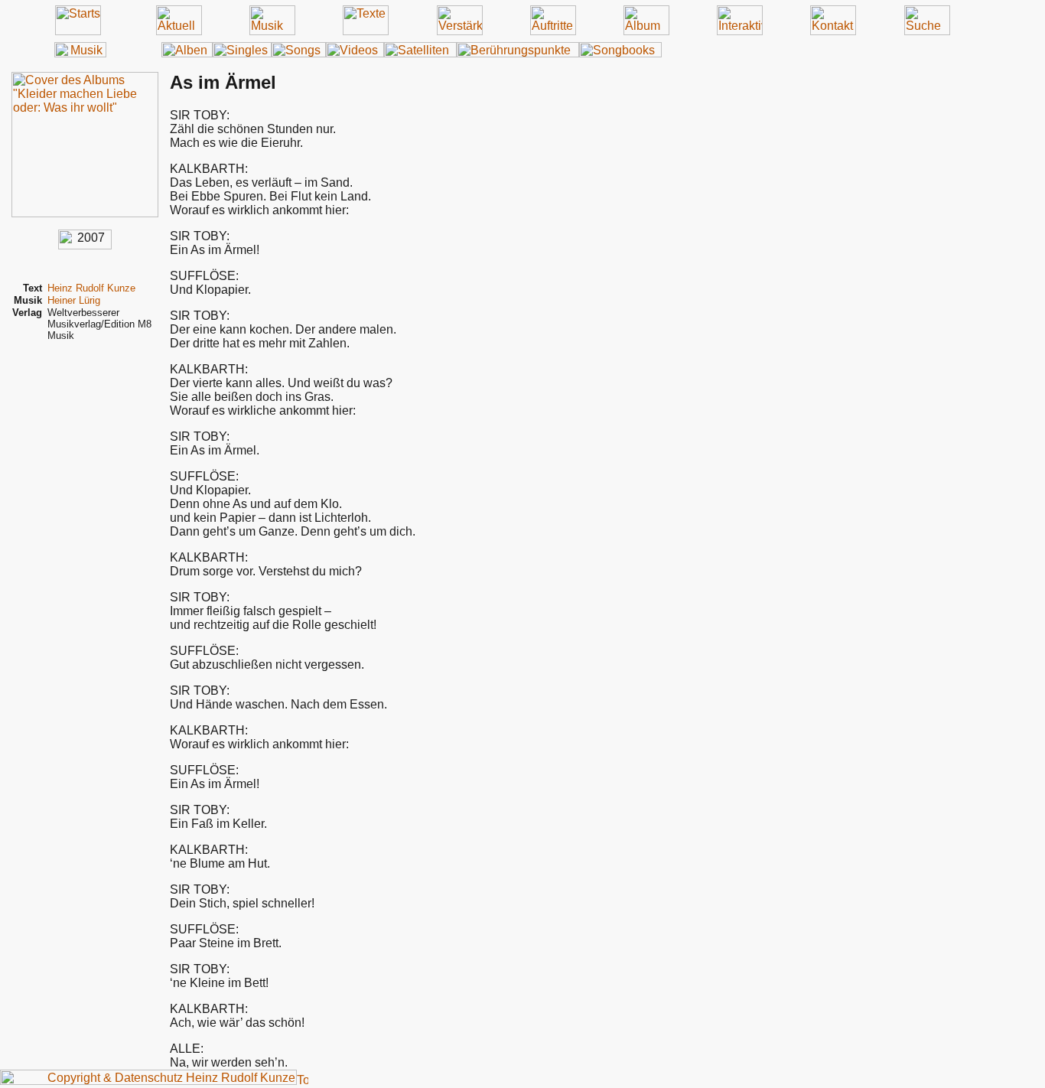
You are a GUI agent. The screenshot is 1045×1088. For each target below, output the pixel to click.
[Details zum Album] (84, 213)
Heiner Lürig (73, 300)
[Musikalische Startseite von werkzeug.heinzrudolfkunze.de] (80, 53)
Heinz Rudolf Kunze (91, 288)
